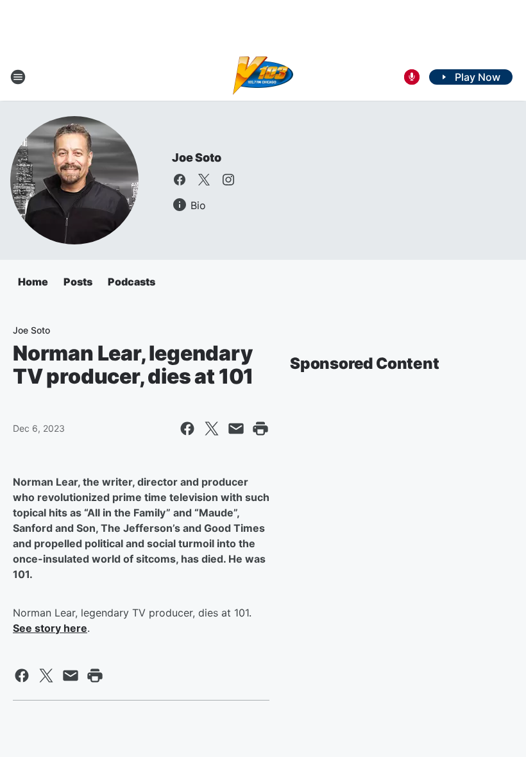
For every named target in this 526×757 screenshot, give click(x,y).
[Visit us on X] (204, 179)
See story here (50, 628)
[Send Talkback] (412, 77)
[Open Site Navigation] (18, 77)
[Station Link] (263, 77)
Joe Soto (196, 157)
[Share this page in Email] (236, 429)
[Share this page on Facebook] (187, 429)
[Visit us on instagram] (228, 179)
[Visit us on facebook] (179, 179)
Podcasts (131, 281)
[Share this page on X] (212, 429)
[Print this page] (260, 429)
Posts (78, 281)
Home (33, 281)
